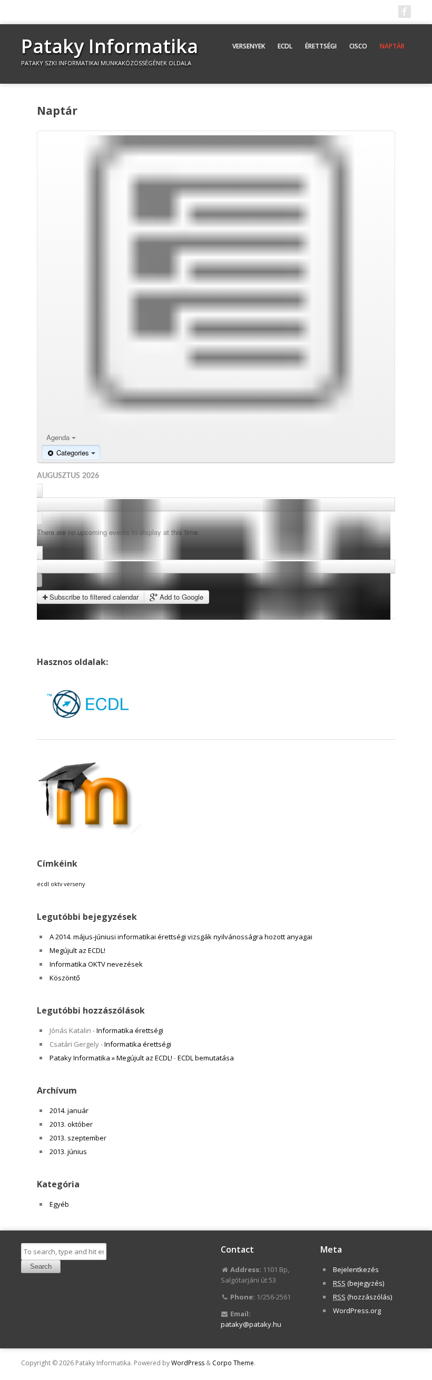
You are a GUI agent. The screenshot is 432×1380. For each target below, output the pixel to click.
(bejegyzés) (358, 1283)
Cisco (358, 46)
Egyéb (59, 1204)
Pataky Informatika (109, 46)
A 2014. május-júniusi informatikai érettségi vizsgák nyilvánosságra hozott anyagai (181, 936)
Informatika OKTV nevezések (96, 964)
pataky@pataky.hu (251, 1324)
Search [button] (41, 1266)
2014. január (69, 1110)
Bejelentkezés (356, 1269)
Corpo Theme (233, 1362)
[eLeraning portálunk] (89, 831)
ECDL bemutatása (206, 1058)
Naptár (392, 46)
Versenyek (248, 46)
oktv (56, 884)
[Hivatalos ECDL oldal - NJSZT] (89, 728)
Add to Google (180, 597)
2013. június (68, 1151)
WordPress (187, 1362)
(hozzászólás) (362, 1297)
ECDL (285, 46)
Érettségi (321, 46)
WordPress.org (357, 1310)
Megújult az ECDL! (77, 950)
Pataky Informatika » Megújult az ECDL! (111, 1058)
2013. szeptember (78, 1138)
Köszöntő (65, 977)
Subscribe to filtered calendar (93, 597)
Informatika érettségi (129, 1030)
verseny (74, 884)
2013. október (71, 1124)
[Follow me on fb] (404, 11)
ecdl (43, 884)
